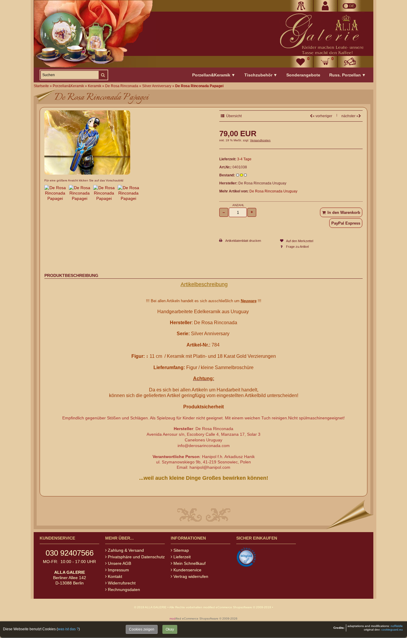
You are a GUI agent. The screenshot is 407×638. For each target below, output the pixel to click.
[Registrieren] (325, 6)
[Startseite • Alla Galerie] (321, 34)
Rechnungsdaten (124, 589)
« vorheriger (322, 116)
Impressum (118, 570)
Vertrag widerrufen (190, 576)
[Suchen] (103, 75)
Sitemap (181, 550)
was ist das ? (68, 629)
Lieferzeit (182, 556)
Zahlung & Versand (126, 550)
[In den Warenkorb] (341, 212)
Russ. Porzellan (347, 75)
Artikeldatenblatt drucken (243, 240)
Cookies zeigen (141, 629)
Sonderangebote (303, 75)
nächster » (349, 116)
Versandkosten (260, 140)
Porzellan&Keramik (213, 75)
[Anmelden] (301, 6)
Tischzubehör (260, 75)
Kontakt (115, 576)
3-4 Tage (244, 159)
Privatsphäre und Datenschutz (136, 556)
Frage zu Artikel (297, 246)
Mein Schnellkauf (189, 563)
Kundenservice (187, 570)
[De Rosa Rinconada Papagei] (87, 173)
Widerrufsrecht (122, 583)
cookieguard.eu (392, 629)
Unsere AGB (119, 563)
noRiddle (397, 626)
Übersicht (233, 116)
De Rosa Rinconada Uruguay (273, 191)
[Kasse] (349, 62)
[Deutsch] (349, 6)
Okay (170, 629)
